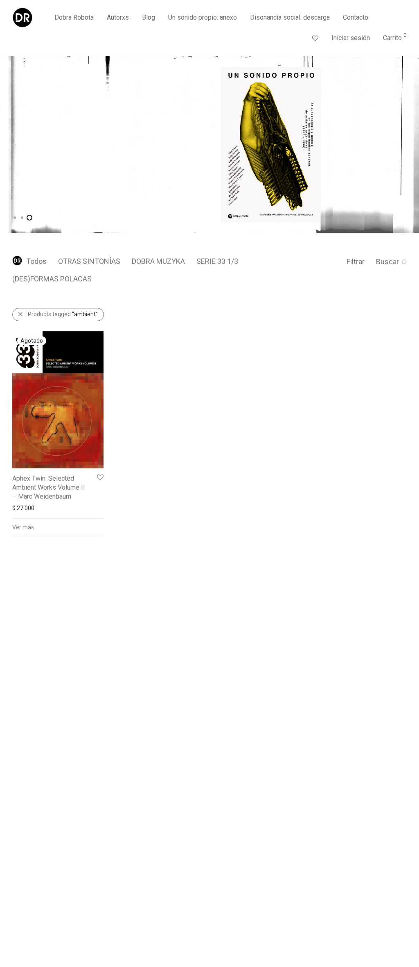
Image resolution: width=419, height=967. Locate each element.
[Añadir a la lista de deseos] (100, 477)
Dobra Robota (74, 17)
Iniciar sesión (350, 38)
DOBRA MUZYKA (158, 261)
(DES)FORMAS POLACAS (52, 278)
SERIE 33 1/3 (217, 261)
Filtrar (356, 261)
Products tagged (63, 314)
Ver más (23, 527)
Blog (148, 17)
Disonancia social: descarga (290, 17)
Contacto (355, 17)
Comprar (49, 172)
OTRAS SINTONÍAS (89, 261)
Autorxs (118, 17)
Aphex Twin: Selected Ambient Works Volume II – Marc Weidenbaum (48, 488)
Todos (36, 261)
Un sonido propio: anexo (202, 17)
